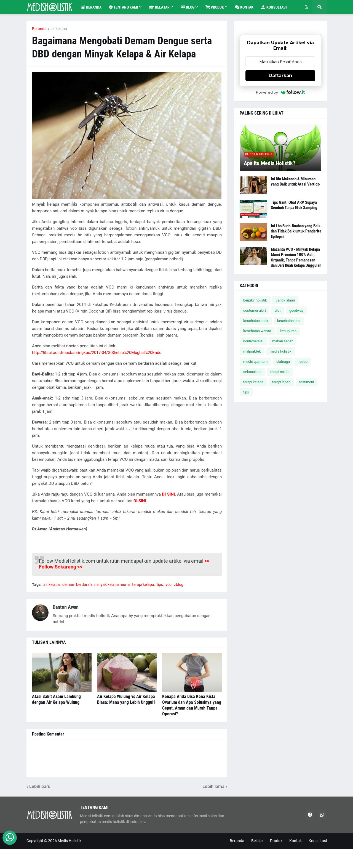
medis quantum (255, 361)
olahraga (283, 361)
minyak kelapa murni (112, 584)
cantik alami (285, 300)
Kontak (295, 841)
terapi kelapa (143, 584)
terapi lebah (281, 382)
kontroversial (253, 341)
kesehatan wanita (257, 331)
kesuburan (288, 331)
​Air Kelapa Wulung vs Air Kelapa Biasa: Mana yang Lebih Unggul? (126, 699)
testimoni (306, 382)
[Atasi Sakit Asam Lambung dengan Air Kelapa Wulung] (62, 672)
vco (168, 584)
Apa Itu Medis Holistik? (269, 163)
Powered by (267, 92)
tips (160, 584)
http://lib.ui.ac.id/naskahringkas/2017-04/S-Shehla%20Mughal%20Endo (97, 352)
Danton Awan (66, 607)
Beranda (39, 29)
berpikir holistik (255, 300)
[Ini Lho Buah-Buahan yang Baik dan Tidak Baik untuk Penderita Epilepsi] (253, 232)
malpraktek (252, 351)
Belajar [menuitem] (162, 7)
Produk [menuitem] (217, 7)
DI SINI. (140, 500)
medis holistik (281, 351)
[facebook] (310, 814)
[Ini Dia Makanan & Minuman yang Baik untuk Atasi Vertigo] (253, 185)
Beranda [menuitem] (93, 7)
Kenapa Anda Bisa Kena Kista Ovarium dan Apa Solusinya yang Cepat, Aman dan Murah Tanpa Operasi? (191, 705)
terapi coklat (280, 372)
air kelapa (58, 29)
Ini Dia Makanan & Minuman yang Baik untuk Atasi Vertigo (295, 181)
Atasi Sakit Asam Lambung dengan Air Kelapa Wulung (56, 699)
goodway (296, 310)
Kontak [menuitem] (246, 7)
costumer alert (254, 310)
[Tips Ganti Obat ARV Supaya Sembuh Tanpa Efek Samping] (253, 209)
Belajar (257, 841)
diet (277, 310)
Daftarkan (280, 75)
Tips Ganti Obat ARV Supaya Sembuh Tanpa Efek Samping (294, 205)
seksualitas (252, 372)
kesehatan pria (288, 321)
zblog (178, 584)
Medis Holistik (69, 841)
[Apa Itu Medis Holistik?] (280, 147)
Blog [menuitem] (189, 7)
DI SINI (168, 494)
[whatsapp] (322, 814)
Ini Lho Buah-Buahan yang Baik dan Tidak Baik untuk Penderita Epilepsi (296, 231)
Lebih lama (213, 786)
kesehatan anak (255, 321)
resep (303, 361)
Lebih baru (39, 786)
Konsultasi (318, 841)
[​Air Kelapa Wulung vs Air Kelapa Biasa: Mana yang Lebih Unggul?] (127, 672)
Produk (276, 841)
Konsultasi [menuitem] (276, 7)
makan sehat (282, 341)
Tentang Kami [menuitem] (125, 7)
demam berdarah (77, 584)
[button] (306, 7)
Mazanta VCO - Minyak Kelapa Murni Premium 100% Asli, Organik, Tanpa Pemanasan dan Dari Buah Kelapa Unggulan (296, 257)
